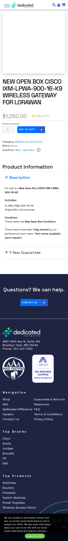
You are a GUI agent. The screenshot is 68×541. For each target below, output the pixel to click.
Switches (9, 482)
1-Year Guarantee (25, 252)
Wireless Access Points (29, 141)
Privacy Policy (43, 419)
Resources (41, 404)
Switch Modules (14, 497)
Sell (5, 404)
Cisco (14, 145)
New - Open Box (25, 150)
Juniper (7, 448)
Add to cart (27, 129)
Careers (8, 414)
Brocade (8, 453)
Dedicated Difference (17, 409)
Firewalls (9, 492)
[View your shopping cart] (64, 5)
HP (4, 458)
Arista (6, 443)
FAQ (37, 409)
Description (19, 177)
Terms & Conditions (48, 414)
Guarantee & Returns (49, 399)
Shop (6, 399)
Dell (5, 463)
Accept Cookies (34, 536)
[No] (64, 527)
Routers (8, 487)
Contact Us (29, 302)
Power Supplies (13, 502)
